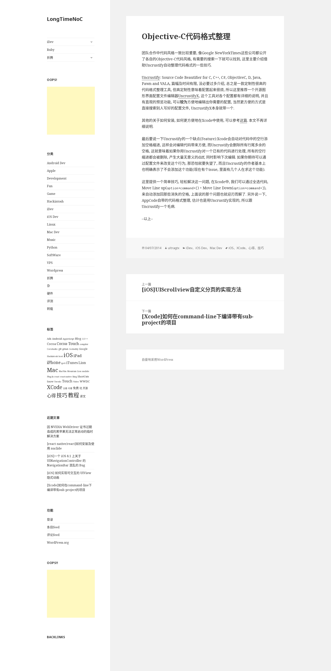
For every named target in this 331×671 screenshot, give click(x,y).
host (61, 356)
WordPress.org (58, 542)
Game (51, 194)
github (65, 349)
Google (83, 349)
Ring (74, 376)
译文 (83, 396)
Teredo (57, 381)
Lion (82, 362)
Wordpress (55, 270)
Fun (49, 186)
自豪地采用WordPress (157, 359)
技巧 (62, 395)
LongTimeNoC (65, 18)
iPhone (54, 362)
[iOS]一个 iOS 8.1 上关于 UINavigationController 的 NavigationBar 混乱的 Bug (66, 460)
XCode (54, 387)
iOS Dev (52, 217)
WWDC (85, 381)
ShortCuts (83, 376)
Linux (51, 224)
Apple (51, 171)
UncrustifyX (188, 95)
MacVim (62, 371)
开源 (85, 388)
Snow (50, 381)
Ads (49, 338)
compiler (84, 344)
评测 (50, 301)
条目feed (53, 527)
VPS (50, 263)
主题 (65, 388)
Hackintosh (55, 201)
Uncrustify (151, 77)
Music (51, 240)
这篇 (243, 120)
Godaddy (73, 349)
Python (52, 247)
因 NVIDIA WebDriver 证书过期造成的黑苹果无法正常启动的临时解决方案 (70, 431)
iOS (68, 355)
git (59, 349)
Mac (52, 370)
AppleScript (68, 339)
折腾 (50, 57)
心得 (51, 396)
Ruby (50, 50)
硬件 (50, 293)
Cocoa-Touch (68, 343)
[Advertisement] (71, 111)
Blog (78, 338)
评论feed (53, 535)
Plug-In (50, 376)
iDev (50, 42)
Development (56, 178)
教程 (73, 395)
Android (57, 338)
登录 (50, 519)
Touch (67, 381)
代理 (70, 388)
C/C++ (85, 339)
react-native (66, 376)
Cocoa (51, 344)
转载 (50, 309)
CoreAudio (52, 349)
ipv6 (63, 363)
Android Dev (56, 163)
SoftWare (54, 255)
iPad (78, 355)
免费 (76, 388)
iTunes (72, 362)
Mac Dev (53, 232)
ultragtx (173, 248)
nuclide (85, 371)
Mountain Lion (74, 371)
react (56, 376)
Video (76, 381)
